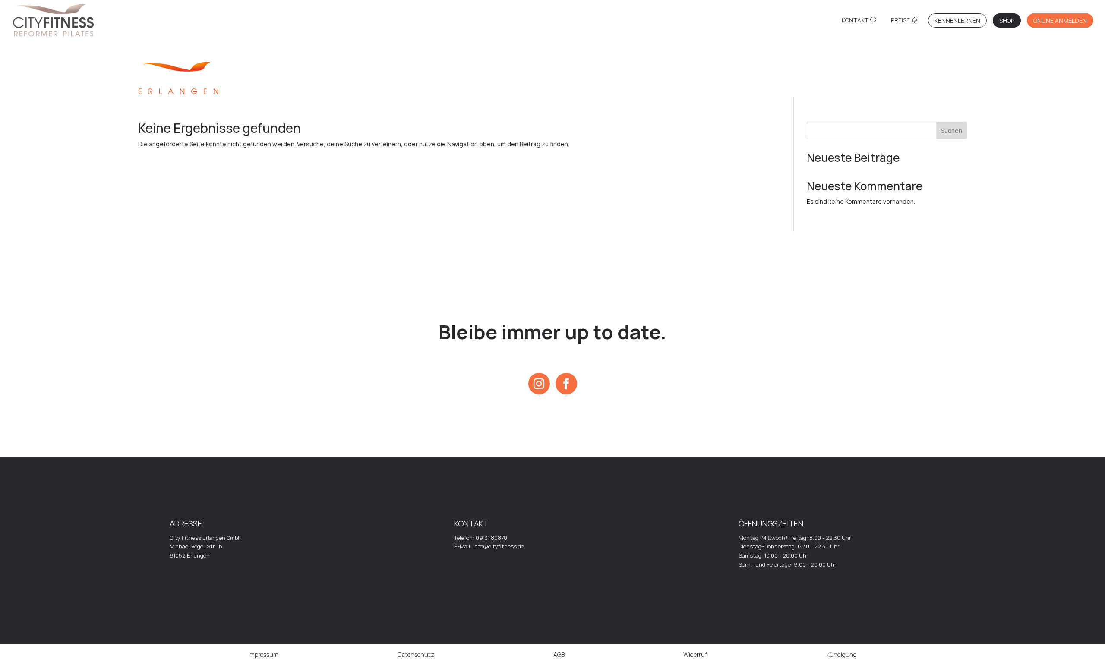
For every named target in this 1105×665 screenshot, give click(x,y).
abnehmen (759, 86)
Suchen (951, 130)
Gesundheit (483, 86)
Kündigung (841, 654)
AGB (559, 654)
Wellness (898, 86)
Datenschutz (416, 654)
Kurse (621, 86)
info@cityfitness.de (498, 546)
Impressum (263, 654)
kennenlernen (957, 20)
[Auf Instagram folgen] (539, 383)
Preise (900, 20)
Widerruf (695, 654)
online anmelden (1060, 20)
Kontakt (855, 20)
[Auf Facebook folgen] (566, 383)
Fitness (345, 86)
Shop (1006, 20)
